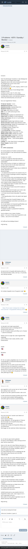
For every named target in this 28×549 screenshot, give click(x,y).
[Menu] (2, 2)
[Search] (25, 2)
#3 (26, 288)
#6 (26, 386)
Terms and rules (10, 543)
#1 (26, 51)
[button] (2, 519)
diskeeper (8, 262)
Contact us (3, 543)
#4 (26, 304)
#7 (26, 412)
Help (16, 543)
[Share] (24, 51)
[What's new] (22, 2)
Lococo (4, 42)
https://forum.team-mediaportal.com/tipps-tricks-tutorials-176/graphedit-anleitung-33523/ (13, 308)
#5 (26, 323)
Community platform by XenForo (13, 547)
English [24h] (4, 542)
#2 (26, 268)
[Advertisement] (14, 22)
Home (20, 543)
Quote (25, 227)
